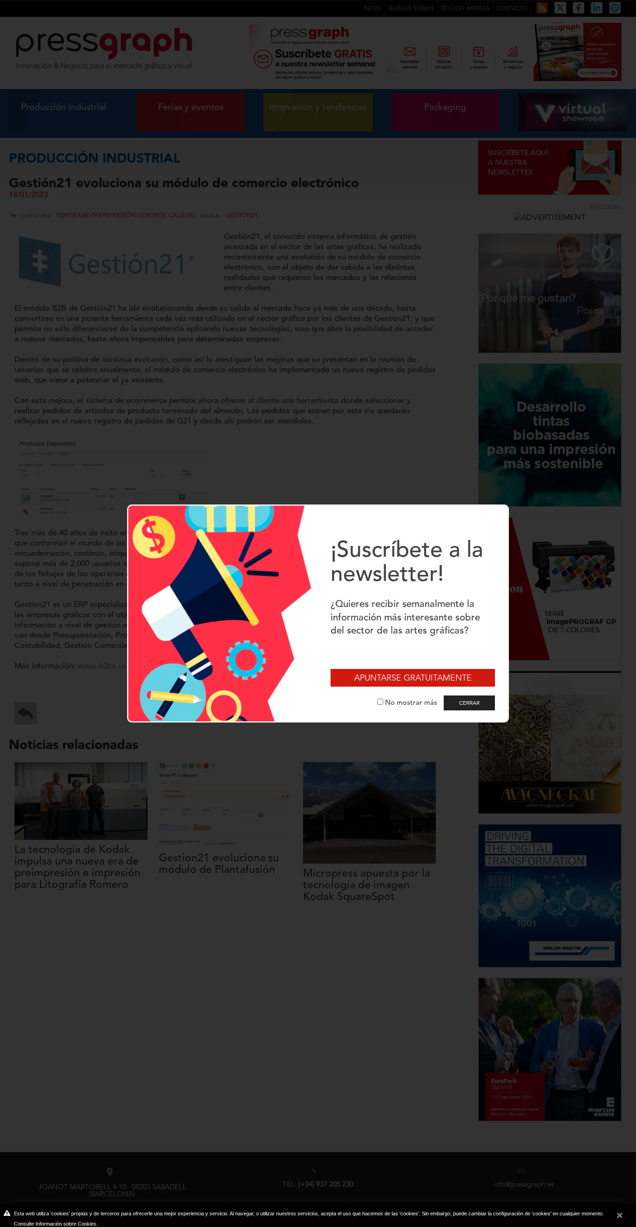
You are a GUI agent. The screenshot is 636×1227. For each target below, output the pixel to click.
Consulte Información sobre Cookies (55, 1224)
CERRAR (469, 703)
